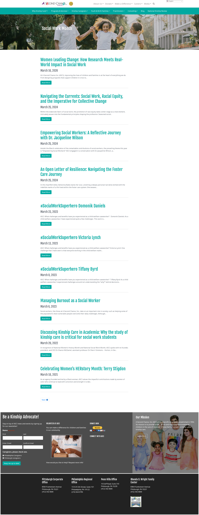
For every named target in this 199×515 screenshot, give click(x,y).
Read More (47, 83)
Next (44, 400)
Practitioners (118, 11)
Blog (142, 11)
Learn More (141, 436)
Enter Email (7, 443)
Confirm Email (28, 443)
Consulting (132, 11)
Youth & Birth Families (100, 11)
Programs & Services (59, 11)
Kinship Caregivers (79, 11)
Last (24, 434)
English (170, 1)
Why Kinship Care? (39, 11)
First (4, 434)
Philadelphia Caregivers (13, 455)
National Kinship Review (157, 11)
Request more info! (76, 462)
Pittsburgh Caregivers (12, 458)
